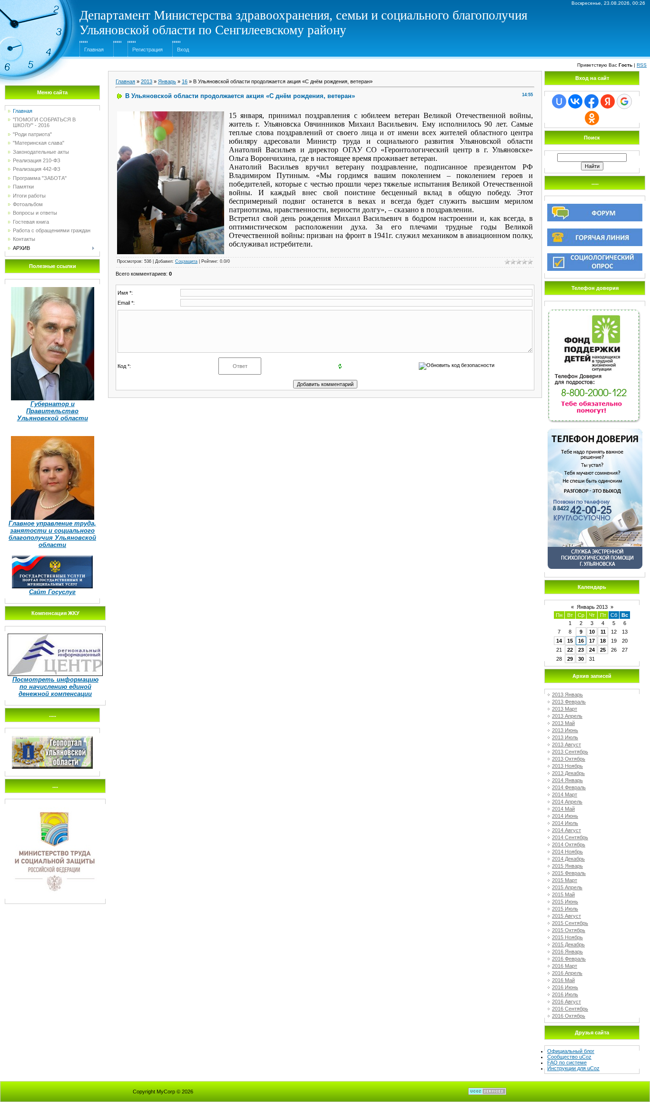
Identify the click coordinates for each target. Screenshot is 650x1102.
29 (570, 659)
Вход (183, 49)
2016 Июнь (565, 987)
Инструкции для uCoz (573, 1068)
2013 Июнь (565, 730)
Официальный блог (570, 1051)
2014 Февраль (569, 787)
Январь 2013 (592, 607)
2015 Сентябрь (570, 923)
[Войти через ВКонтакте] (575, 101)
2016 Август (566, 1001)
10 (592, 632)
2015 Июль (565, 909)
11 (603, 632)
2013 (146, 81)
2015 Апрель (567, 887)
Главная (94, 49)
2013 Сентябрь (570, 752)
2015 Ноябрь (567, 937)
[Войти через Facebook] (591, 101)
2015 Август (566, 916)
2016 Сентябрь (570, 1009)
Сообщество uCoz (569, 1057)
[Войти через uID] (559, 101)
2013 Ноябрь (567, 766)
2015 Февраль (569, 873)
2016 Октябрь (568, 1016)
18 (603, 641)
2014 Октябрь (568, 844)
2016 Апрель (567, 973)
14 (559, 641)
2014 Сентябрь (570, 837)
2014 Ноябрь (567, 851)
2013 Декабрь (568, 773)
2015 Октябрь (568, 930)
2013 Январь (567, 694)
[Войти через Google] (624, 101)
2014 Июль (565, 823)
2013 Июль (565, 737)
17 (592, 641)
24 (592, 650)
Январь (167, 81)
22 (570, 650)
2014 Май (563, 809)
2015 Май (563, 894)
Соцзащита (186, 261)
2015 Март (564, 880)
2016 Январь (567, 951)
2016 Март (564, 966)
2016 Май (563, 980)
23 (581, 650)
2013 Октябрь (568, 759)
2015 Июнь (565, 901)
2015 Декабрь (568, 944)
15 (570, 641)
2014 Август (566, 830)
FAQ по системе (567, 1062)
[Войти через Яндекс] (608, 101)
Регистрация (147, 49)
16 (184, 81)
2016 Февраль (569, 959)
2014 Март (564, 794)
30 (581, 659)
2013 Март (564, 709)
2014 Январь (567, 780)
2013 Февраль (569, 702)
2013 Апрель (567, 716)
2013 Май (563, 723)
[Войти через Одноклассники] (592, 118)
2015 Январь (567, 866)
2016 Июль (565, 994)
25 (603, 650)
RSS (642, 65)
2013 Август (566, 744)
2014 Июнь (565, 816)
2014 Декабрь (568, 859)
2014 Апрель (567, 801)
